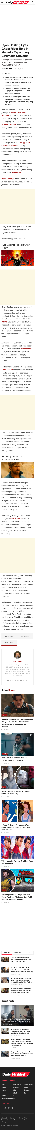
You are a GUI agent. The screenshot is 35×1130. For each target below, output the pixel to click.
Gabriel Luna (16, 518)
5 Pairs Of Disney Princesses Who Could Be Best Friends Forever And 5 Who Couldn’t (16, 827)
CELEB (3, 1087)
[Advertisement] (17, 24)
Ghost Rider (9, 636)
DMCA (25, 1120)
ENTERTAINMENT (7, 1099)
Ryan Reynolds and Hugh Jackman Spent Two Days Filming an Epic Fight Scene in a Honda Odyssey (16, 897)
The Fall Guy (7, 369)
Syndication (17, 1120)
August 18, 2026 (8, 1024)
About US (4, 1118)
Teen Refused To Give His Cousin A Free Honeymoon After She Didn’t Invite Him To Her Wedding (22, 970)
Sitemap (3, 1122)
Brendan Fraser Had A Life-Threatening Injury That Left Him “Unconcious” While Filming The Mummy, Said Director (17, 723)
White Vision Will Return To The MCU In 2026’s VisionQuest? (17, 792)
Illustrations (17, 1084)
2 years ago (5, 729)
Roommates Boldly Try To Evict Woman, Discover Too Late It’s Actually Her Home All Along (21, 990)
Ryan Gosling (7, 178)
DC (2, 1093)
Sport (26, 1087)
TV (25, 1093)
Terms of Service (6, 1120)
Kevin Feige (25, 636)
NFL (14, 1099)
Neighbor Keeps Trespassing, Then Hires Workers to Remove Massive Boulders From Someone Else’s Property (22, 1042)
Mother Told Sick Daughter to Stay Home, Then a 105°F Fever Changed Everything (16, 1020)
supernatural (26, 348)
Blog (3, 1084)
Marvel (4, 321)
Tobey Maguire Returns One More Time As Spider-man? (17, 862)
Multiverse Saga (8, 124)
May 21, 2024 (19, 69)
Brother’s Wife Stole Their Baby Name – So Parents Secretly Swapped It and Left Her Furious (21, 980)
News (14, 1096)
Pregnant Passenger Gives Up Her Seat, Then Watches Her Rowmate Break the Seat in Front (22, 1054)
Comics (3, 1090)
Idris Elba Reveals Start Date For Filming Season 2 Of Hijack (14, 758)
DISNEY (5, 821)
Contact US (13, 1118)
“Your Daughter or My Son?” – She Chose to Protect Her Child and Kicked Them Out (21, 959)
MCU (4, 787)
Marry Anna (8, 69)
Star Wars (27, 1090)
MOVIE (5, 715)
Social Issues (28, 1084)
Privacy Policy (23, 1118)
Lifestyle (16, 1087)
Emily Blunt (17, 172)
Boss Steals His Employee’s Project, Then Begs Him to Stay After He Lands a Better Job (21, 1031)
